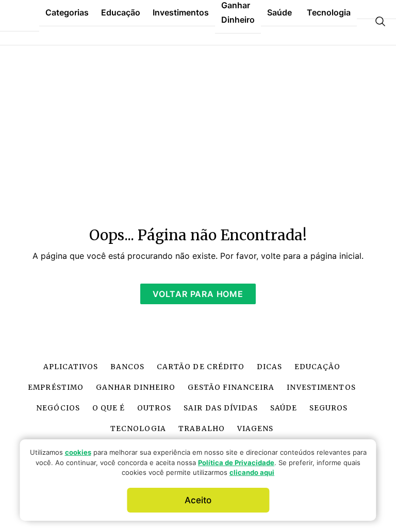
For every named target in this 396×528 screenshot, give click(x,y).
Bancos (127, 366)
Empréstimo (55, 387)
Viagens (255, 428)
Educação (317, 366)
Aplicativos (70, 366)
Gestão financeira (231, 387)
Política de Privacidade (236, 462)
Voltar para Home (198, 294)
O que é (108, 408)
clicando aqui (251, 472)
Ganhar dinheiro (135, 387)
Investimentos (321, 387)
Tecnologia (138, 428)
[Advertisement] (198, 130)
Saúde (283, 408)
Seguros (328, 408)
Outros (154, 408)
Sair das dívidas (220, 408)
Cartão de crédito (200, 366)
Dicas (269, 366)
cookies (78, 452)
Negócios (58, 408)
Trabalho (201, 428)
